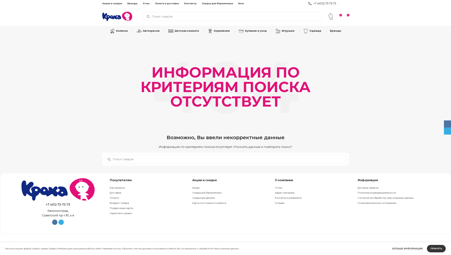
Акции (196, 187)
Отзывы (279, 203)
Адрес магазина (284, 192)
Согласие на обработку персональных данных (386, 197)
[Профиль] (331, 16)
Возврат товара (119, 203)
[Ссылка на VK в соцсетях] (342, 3)
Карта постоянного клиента (209, 203)
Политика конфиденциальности (377, 192)
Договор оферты (368, 187)
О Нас (278, 187)
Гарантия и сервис (121, 213)
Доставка (115, 192)
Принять (436, 248)
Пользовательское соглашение (377, 203)
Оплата (114, 197)
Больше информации (407, 248)
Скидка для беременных (207, 192)
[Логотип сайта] (117, 16)
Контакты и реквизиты (288, 197)
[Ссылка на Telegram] (346, 3)
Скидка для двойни (203, 197)
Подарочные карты (121, 208)
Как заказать (117, 187)
